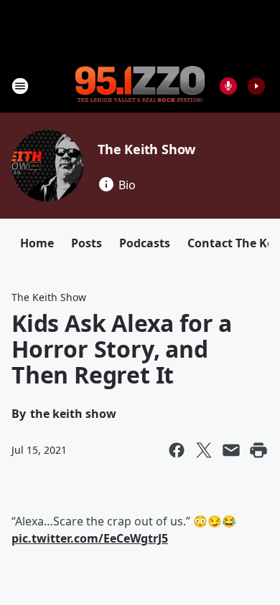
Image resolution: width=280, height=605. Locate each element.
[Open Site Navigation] (20, 86)
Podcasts (144, 243)
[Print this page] (258, 450)
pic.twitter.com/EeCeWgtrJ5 (89, 538)
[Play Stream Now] (256, 86)
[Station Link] (140, 85)
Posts (86, 243)
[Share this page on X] (204, 450)
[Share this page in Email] (231, 450)
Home (37, 243)
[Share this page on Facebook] (177, 450)
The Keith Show (146, 149)
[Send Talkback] (228, 86)
